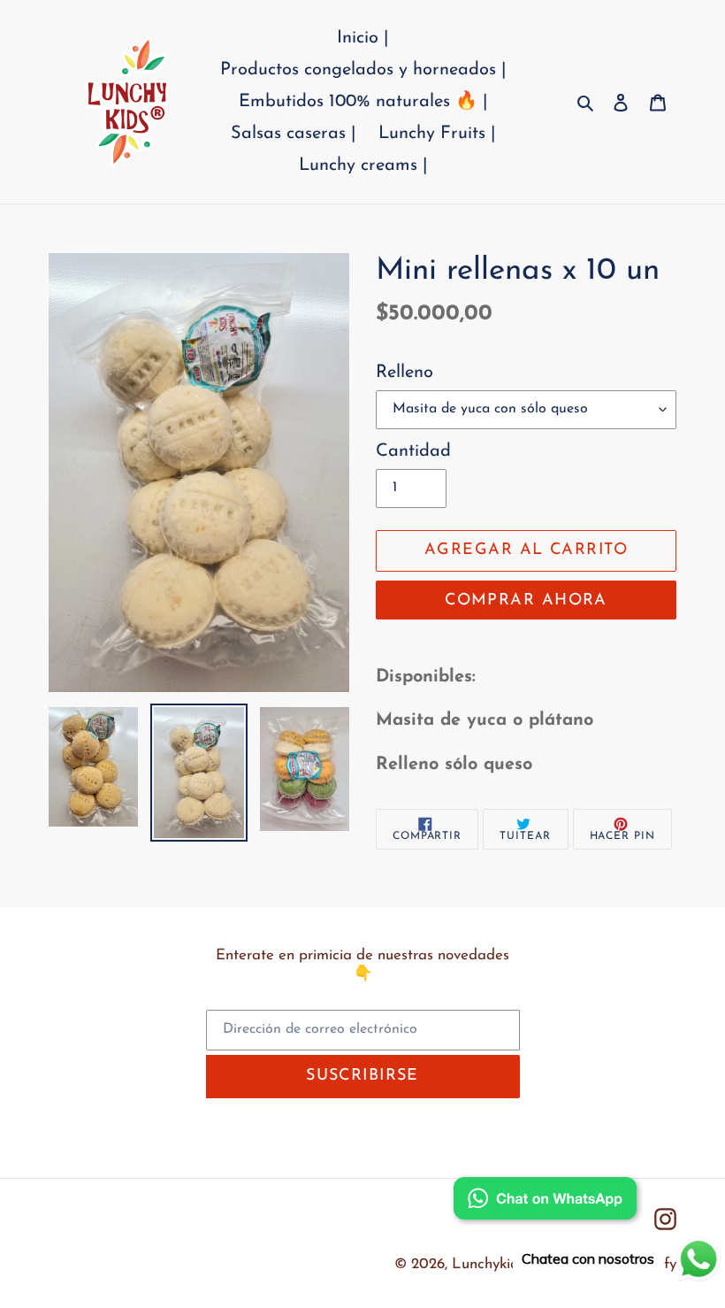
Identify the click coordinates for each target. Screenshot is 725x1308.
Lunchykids (488, 1264)
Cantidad (413, 451)
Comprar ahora (526, 601)
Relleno (404, 372)
